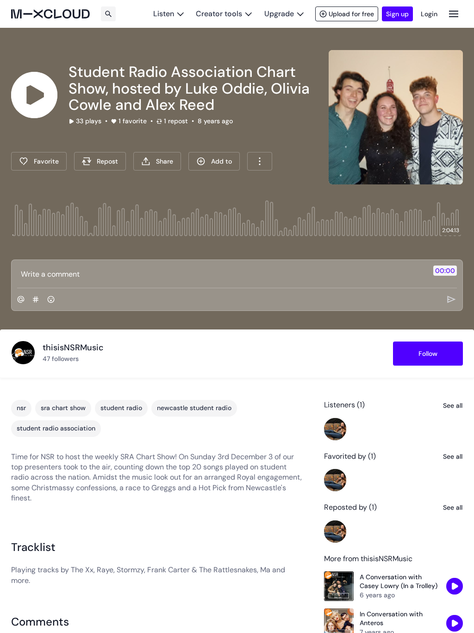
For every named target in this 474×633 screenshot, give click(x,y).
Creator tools (219, 14)
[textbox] (221, 274)
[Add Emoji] (51, 299)
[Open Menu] (454, 13)
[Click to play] (34, 95)
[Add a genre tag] (35, 299)
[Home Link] (50, 14)
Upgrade (279, 14)
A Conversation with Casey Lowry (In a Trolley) (398, 581)
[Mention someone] (21, 299)
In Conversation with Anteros (391, 618)
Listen (163, 14)
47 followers (61, 358)
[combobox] (259, 161)
